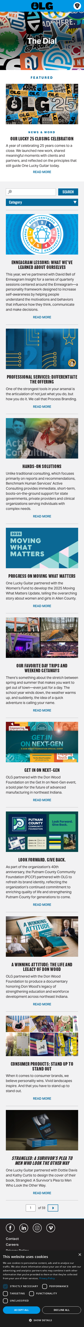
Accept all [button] (21, 1310)
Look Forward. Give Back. (42, 859)
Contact (12, 1239)
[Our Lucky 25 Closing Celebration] (42, 104)
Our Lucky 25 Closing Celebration (41, 138)
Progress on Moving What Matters (42, 576)
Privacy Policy (47, 1278)
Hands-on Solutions (42, 466)
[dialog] (42, 1289)
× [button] (79, 1254)
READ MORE (42, 172)
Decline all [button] (62, 1310)
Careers (12, 1244)
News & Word (41, 132)
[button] (42, 1320)
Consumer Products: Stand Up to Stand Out (42, 1066)
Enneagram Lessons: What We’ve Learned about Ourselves (42, 265)
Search (68, 192)
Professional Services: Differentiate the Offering (42, 379)
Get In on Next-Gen (42, 770)
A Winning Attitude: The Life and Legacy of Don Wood (42, 967)
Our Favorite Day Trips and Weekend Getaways (42, 668)
